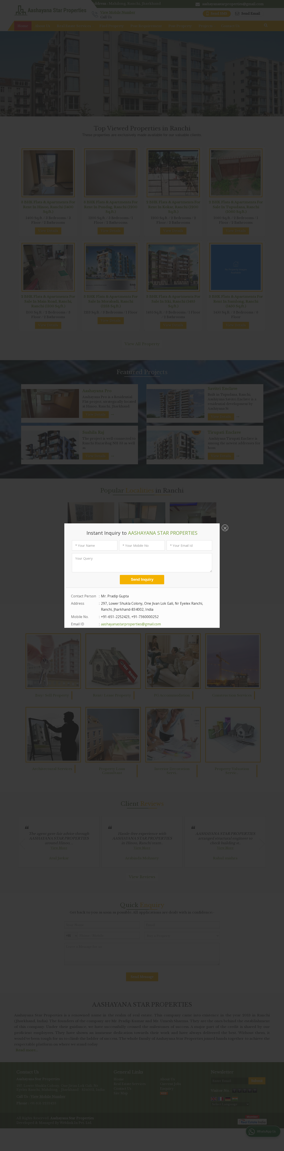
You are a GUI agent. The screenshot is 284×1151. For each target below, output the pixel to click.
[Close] (224, 528)
